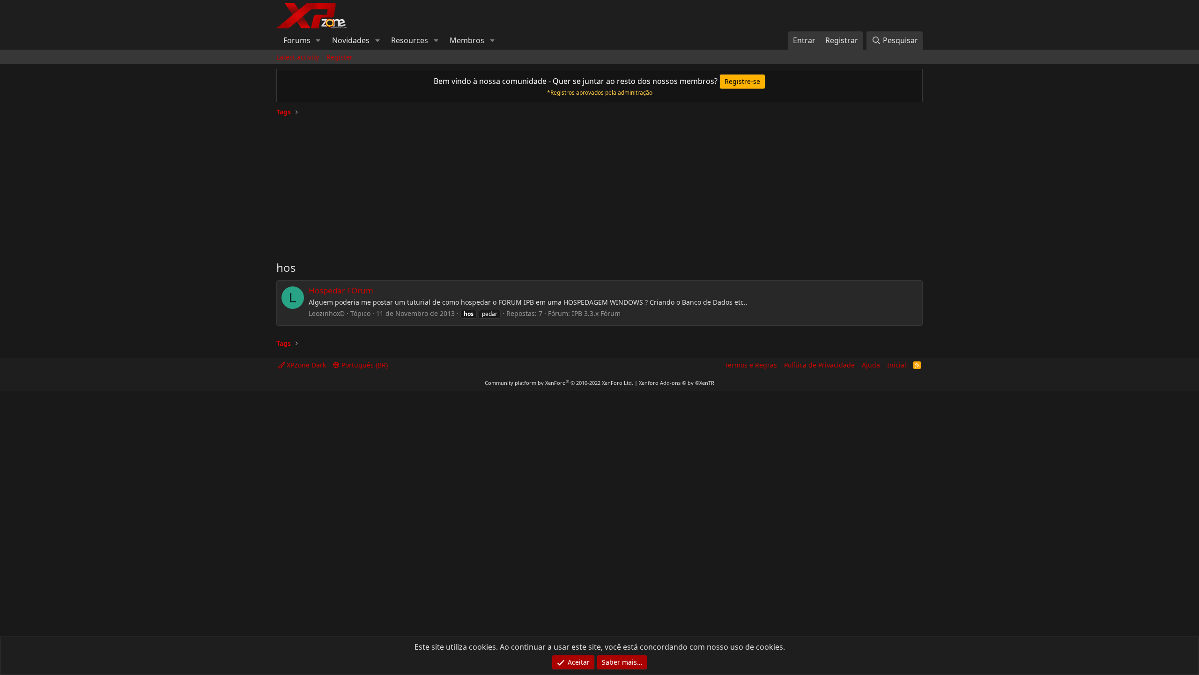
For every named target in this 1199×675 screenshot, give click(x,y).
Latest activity (297, 56)
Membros (467, 40)
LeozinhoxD (327, 313)
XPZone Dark (305, 364)
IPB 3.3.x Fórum (596, 313)
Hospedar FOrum (341, 290)
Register (339, 56)
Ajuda (871, 364)
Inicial (896, 364)
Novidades (351, 40)
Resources (409, 40)
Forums (297, 40)
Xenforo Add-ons (676, 382)
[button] (318, 40)
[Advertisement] (599, 184)
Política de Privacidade (819, 364)
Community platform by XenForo (559, 382)
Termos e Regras (751, 364)
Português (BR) (364, 364)
